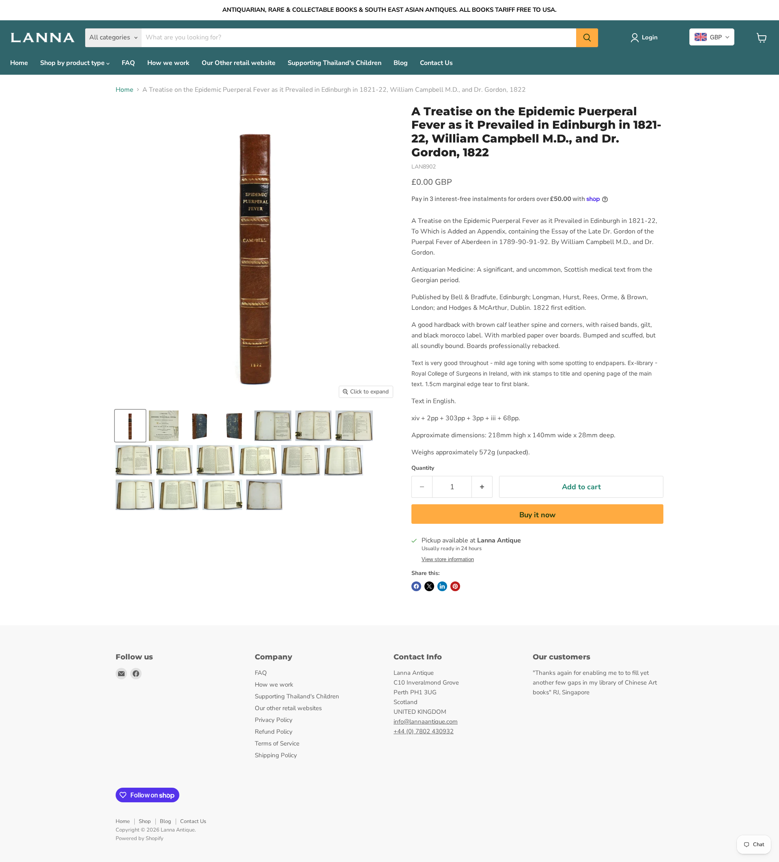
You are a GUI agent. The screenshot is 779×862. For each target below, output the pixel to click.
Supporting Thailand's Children (334, 62)
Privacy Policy (274, 720)
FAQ (128, 62)
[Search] (587, 37)
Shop (145, 821)
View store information (448, 559)
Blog (401, 62)
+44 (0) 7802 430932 (424, 731)
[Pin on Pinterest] (455, 586)
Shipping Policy (276, 755)
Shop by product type (73, 62)
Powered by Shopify (140, 838)
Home (19, 62)
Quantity (422, 468)
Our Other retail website (238, 62)
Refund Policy (274, 732)
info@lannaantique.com (426, 721)
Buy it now (537, 515)
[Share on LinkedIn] (442, 586)
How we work (168, 62)
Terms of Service (277, 743)
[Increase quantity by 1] (482, 487)
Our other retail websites (288, 708)
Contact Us (436, 62)
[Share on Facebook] (416, 586)
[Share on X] (429, 586)
